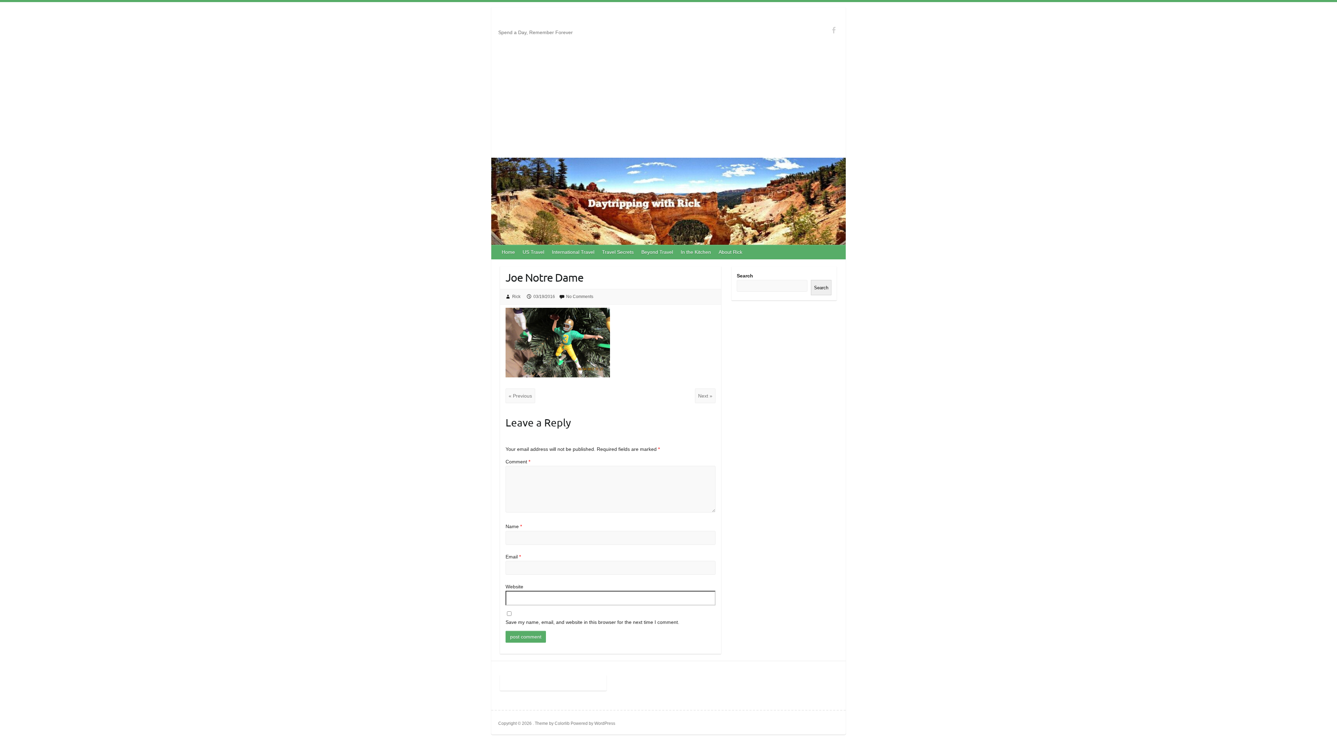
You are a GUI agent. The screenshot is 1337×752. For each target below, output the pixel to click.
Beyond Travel (657, 252)
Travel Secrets (618, 252)
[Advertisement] (668, 105)
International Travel (573, 252)
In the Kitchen (696, 252)
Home (508, 252)
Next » (705, 396)
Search (745, 276)
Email (513, 556)
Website (514, 586)
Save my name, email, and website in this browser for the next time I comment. (592, 622)
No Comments (579, 296)
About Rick (730, 252)
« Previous (520, 396)
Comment (518, 461)
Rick (516, 296)
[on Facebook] (833, 30)
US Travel (533, 252)
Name (514, 526)
